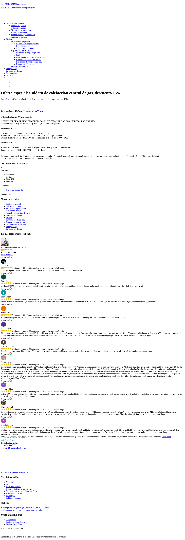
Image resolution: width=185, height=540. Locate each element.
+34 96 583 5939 (8, 4)
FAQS (8, 484)
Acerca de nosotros (13, 487)
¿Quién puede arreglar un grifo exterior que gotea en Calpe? (25, 508)
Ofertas (9, 99)
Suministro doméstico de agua (18, 213)
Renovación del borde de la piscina (30, 57)
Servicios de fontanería (15, 23)
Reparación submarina (25, 64)
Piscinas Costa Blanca (15, 524)
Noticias (9, 482)
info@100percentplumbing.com (25, 8)
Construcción (11, 73)
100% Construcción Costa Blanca (14, 472)
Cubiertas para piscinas (25, 48)
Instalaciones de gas (14, 71)
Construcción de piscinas (16, 224)
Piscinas (9, 39)
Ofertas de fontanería (14, 190)
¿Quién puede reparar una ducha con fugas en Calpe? (22, 510)
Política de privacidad (14, 493)
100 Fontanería (28, 111)
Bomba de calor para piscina (27, 44)
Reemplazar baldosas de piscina (28, 59)
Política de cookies (13, 498)
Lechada (19, 55)
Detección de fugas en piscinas (28, 53)
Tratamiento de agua (19, 37)
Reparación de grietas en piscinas (29, 62)
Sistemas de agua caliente (21, 30)
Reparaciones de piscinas (21, 50)
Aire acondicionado (19, 32)
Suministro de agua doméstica (23, 35)
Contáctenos (20, 4)
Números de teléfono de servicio (19, 489)
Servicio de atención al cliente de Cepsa (22, 491)
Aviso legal (10, 496)
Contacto (9, 75)
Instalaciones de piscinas (20, 41)
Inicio (3, 99)
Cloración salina (22, 46)
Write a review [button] (7, 254)
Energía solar (11, 69)
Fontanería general (18, 26)
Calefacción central (18, 28)
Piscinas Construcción (20, 66)
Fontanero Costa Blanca (15, 522)
